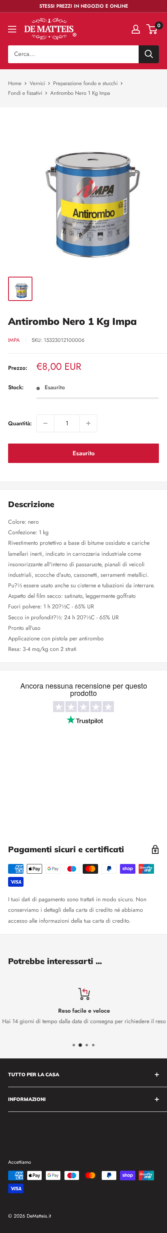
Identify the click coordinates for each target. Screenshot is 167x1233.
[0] (152, 29)
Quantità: (20, 423)
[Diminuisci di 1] (45, 423)
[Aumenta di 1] (88, 423)
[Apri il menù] (12, 29)
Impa (14, 340)
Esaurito (84, 453)
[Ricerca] (149, 54)
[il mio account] (136, 29)
